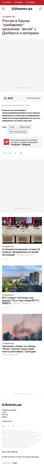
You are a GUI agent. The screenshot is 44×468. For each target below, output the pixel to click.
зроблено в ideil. (9, 463)
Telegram (26, 144)
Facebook (15, 144)
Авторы (5, 414)
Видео (4, 417)
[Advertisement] (22, 64)
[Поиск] (40, 8)
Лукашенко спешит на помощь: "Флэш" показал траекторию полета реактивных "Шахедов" (20, 350)
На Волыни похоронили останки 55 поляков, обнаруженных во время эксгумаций (21, 252)
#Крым (12, 127)
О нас (4, 412)
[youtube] (3, 426)
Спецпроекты (7, 421)
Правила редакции (9, 410)
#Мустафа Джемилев (18, 132)
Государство (8, 17)
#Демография (25, 127)
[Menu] (3, 9)
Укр (16, 452)
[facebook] (8, 426)
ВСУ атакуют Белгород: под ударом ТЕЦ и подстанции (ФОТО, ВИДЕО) (21, 300)
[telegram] (13, 426)
